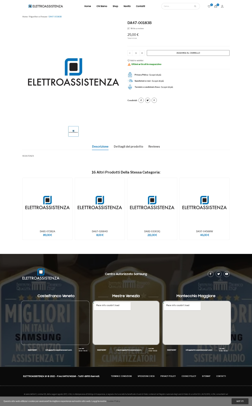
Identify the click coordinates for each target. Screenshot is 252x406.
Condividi (141, 100)
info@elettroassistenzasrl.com (59, 350)
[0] (209, 6)
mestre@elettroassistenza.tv (129, 350)
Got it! (240, 401)
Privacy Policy (168, 376)
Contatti (221, 376)
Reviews (154, 146)
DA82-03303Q (152, 231)
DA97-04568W (204, 231)
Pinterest (154, 100)
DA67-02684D (100, 231)
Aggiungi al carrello (188, 53)
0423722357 (32, 350)
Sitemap (206, 376)
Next (233, 209)
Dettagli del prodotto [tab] (128, 146)
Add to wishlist (136, 60)
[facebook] (211, 274)
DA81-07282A (47, 231)
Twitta (147, 100)
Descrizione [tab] (100, 146)
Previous (18, 209)
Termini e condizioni (121, 376)
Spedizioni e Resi (146, 376)
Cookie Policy (189, 376)
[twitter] (219, 274)
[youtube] (227, 274)
